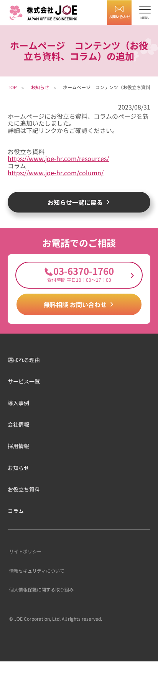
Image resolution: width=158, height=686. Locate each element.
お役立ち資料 (24, 489)
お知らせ (40, 87)
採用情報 (18, 446)
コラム (16, 511)
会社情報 (18, 424)
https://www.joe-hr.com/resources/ (58, 158)
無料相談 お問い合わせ (75, 304)
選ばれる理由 (24, 360)
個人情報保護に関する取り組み (41, 589)
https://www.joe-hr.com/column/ (56, 172)
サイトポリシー (25, 551)
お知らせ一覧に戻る (75, 202)
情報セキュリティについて (36, 570)
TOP (12, 87)
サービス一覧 (24, 381)
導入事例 (18, 403)
